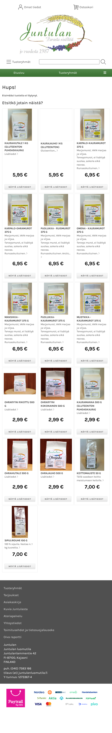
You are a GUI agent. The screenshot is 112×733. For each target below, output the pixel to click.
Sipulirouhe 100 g (16, 540)
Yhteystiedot (13, 623)
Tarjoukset (11, 595)
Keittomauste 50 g (89, 473)
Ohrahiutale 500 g (17, 473)
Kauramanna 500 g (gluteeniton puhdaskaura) (89, 406)
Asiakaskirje (12, 602)
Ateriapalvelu (13, 616)
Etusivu (19, 72)
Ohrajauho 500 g (52, 473)
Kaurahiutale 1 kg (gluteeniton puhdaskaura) (16, 147)
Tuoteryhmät (68, 72)
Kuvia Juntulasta (16, 609)
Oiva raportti (12, 637)
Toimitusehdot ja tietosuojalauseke (29, 630)
